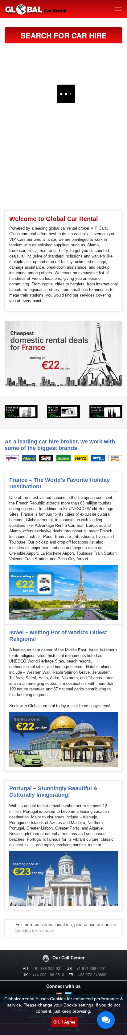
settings (85, 1004)
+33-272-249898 (92, 974)
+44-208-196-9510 (48, 974)
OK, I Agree (64, 1022)
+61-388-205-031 (47, 968)
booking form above (34, 930)
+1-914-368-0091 (91, 968)
